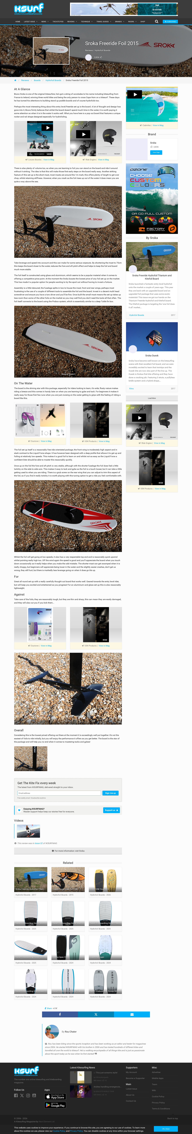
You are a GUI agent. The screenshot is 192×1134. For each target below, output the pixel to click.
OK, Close (166, 1129)
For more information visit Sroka (69, 851)
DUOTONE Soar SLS (99, 889)
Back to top (172, 1118)
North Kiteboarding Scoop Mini (104, 991)
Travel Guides (103, 22)
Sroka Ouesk (151, 355)
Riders (131, 22)
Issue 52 (39, 843)
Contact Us (131, 1101)
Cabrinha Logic (97, 957)
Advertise (156, 1072)
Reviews (70, 22)
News (43, 22)
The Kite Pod (58, 22)
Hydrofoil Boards (136, 315)
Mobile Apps (157, 1078)
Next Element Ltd (46, 1121)
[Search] (156, 22)
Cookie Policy (158, 1096)
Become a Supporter (135, 1078)
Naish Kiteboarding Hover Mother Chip (31, 957)
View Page (156, 152)
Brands (118, 22)
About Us (130, 1095)
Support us (110, 810)
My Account (131, 1072)
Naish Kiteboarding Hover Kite (66, 991)
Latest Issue (29, 22)
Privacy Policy (158, 1102)
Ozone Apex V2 (60, 957)
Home (17, 22)
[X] (22, 1096)
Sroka (153, 142)
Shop (143, 22)
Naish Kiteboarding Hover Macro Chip (69, 923)
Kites (131, 388)
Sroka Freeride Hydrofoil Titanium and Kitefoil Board (31, 889)
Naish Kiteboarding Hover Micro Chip (31, 923)
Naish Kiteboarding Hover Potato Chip (106, 923)
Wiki (154, 1090)
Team (154, 1084)
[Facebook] (16, 1096)
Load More (152, 398)
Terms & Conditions (161, 1108)
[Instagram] (28, 1096)
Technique (85, 22)
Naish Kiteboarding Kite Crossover (31, 991)
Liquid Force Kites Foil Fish (65, 889)
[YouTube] (34, 1096)
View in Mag (48, 159)
